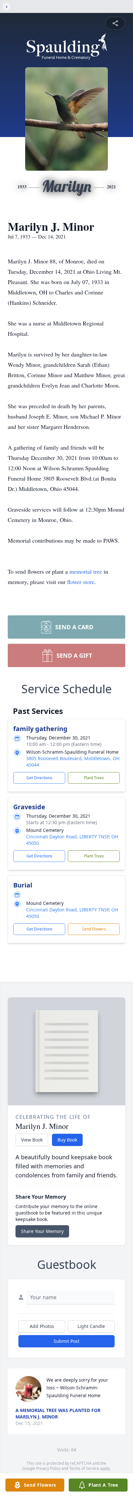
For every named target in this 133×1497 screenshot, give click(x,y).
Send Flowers (94, 929)
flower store (80, 582)
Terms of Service (84, 1468)
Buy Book (67, 1140)
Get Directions (39, 777)
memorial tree (85, 571)
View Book (32, 1140)
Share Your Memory (42, 1231)
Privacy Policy (48, 1468)
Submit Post (66, 1341)
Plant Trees (94, 777)
